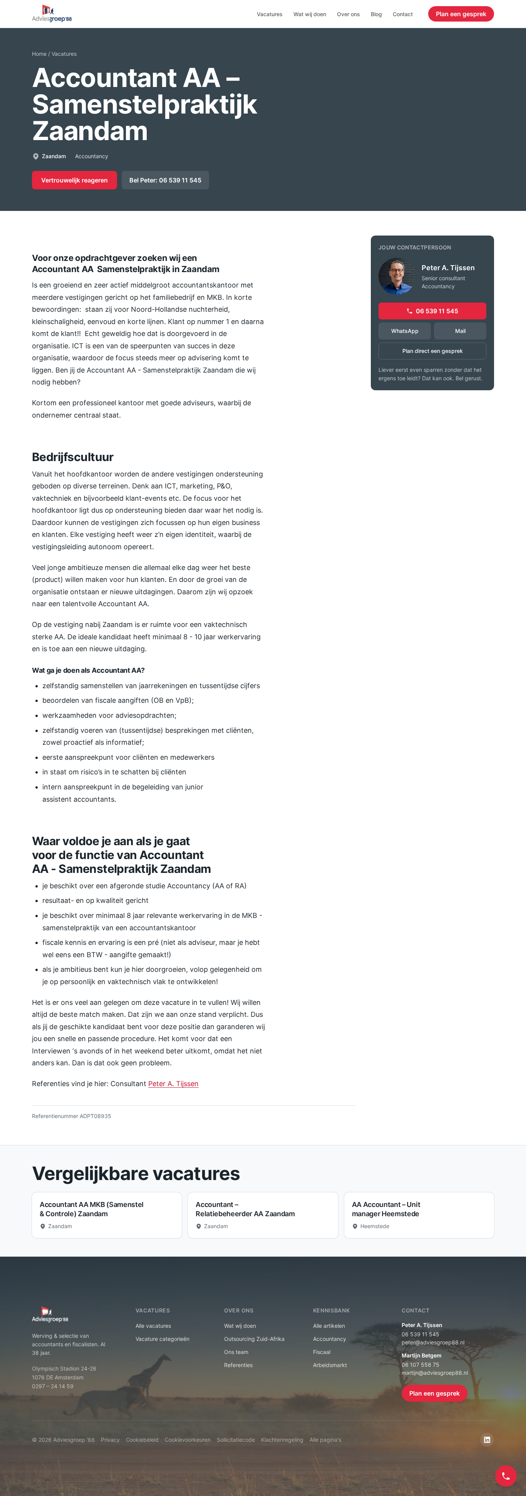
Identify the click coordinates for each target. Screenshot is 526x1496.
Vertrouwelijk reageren (74, 180)
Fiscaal (321, 1352)
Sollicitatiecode (236, 1439)
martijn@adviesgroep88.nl (435, 1372)
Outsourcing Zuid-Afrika (254, 1339)
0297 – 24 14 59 (53, 1386)
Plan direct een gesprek (432, 351)
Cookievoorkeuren (188, 1439)
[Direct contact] (506, 1476)
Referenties (238, 1365)
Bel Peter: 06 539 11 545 (165, 180)
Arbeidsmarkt (330, 1365)
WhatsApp (405, 331)
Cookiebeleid (142, 1439)
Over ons (348, 14)
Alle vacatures (153, 1325)
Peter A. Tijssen (173, 1084)
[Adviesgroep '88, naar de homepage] (52, 14)
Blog (376, 14)
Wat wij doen (309, 14)
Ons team (236, 1352)
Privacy (110, 1439)
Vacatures (270, 14)
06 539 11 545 (437, 311)
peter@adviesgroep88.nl (433, 1342)
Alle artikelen (329, 1325)
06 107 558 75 (420, 1364)
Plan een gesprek (461, 14)
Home (39, 53)
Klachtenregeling (282, 1439)
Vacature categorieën (162, 1339)
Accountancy (329, 1339)
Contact (403, 14)
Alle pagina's (325, 1439)
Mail (460, 331)
